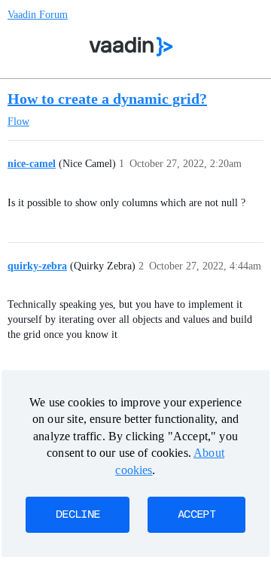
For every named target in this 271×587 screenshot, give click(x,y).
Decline (77, 514)
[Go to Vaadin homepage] (131, 46)
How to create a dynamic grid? (107, 98)
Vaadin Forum (38, 14)
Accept (196, 514)
